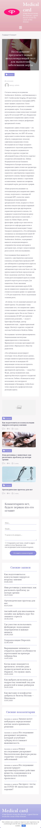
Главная (5, 35)
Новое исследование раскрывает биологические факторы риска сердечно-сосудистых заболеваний (20, 754)
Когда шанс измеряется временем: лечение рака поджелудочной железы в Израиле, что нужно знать (17, 668)
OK (24, 825)
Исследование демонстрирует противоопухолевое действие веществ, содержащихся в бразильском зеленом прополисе (19, 771)
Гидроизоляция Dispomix (17, 640)
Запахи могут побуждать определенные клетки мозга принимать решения (18, 722)
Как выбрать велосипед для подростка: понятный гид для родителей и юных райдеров (19, 682)
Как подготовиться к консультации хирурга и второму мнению (16, 577)
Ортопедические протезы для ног (19, 602)
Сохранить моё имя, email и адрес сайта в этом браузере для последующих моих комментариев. (20, 545)
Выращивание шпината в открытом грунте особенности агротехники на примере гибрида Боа (20, 652)
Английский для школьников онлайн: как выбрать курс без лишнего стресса (19, 614)
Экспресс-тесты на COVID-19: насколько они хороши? (20, 787)
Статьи (12, 35)
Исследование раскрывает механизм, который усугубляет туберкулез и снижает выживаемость (19, 737)
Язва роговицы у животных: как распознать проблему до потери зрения (20, 590)
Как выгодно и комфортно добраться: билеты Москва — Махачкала (19, 695)
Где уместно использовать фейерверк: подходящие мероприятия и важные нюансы (17, 628)
